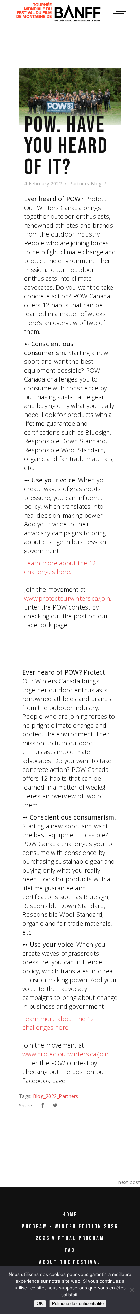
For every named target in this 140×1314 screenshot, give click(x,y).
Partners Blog (85, 183)
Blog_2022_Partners (55, 1096)
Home (70, 1214)
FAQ (70, 1250)
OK (40, 1303)
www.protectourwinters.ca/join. (67, 598)
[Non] (131, 1289)
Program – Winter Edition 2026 (70, 1226)
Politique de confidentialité (78, 1303)
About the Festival (70, 1262)
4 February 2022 (43, 183)
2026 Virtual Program (70, 1238)
